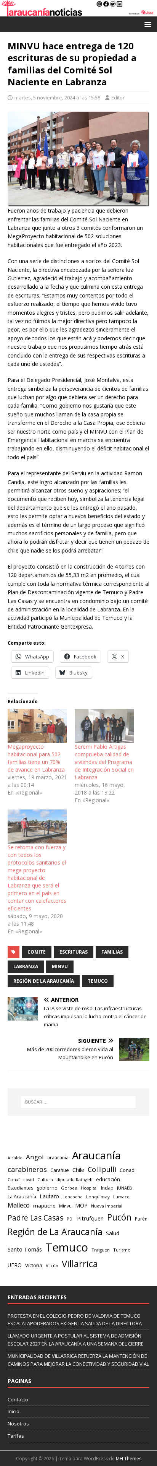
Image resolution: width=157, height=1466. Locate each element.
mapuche (44, 1205)
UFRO (15, 1265)
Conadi (128, 1170)
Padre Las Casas (35, 1218)
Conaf (14, 1179)
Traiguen (100, 1250)
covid (28, 1179)
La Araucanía (22, 1196)
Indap (107, 1188)
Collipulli (102, 1169)
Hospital (89, 1188)
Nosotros (18, 1423)
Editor (118, 97)
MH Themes (128, 1458)
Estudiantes (20, 1188)
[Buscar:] (79, 1101)
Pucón (119, 1217)
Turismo (122, 1250)
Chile (78, 1169)
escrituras (73, 952)
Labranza (25, 966)
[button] (146, 23)
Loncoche (72, 1196)
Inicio (13, 1411)
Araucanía (96, 1155)
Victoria (33, 1265)
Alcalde (15, 1157)
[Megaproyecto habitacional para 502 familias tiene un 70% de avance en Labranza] (37, 726)
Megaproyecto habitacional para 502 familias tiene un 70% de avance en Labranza (36, 758)
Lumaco (121, 1196)
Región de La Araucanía (43, 981)
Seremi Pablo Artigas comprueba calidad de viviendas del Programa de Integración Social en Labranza (104, 762)
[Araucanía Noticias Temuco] (78, 12)
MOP (81, 1205)
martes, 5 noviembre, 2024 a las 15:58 (57, 97)
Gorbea (69, 1188)
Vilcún (52, 1265)
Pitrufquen (90, 1218)
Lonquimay (98, 1196)
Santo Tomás (25, 1249)
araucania (58, 1157)
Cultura (45, 1179)
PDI (70, 1219)
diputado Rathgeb (74, 1179)
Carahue (59, 1170)
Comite (36, 952)
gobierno (47, 1187)
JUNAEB (124, 1188)
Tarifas (16, 1435)
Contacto (18, 1399)
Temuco (98, 981)
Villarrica (80, 1264)
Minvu (60, 966)
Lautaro (49, 1196)
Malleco (19, 1205)
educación (108, 1179)
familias (112, 952)
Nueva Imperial (106, 1206)
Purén (141, 1219)
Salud (112, 1233)
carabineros (27, 1169)
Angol (35, 1156)
